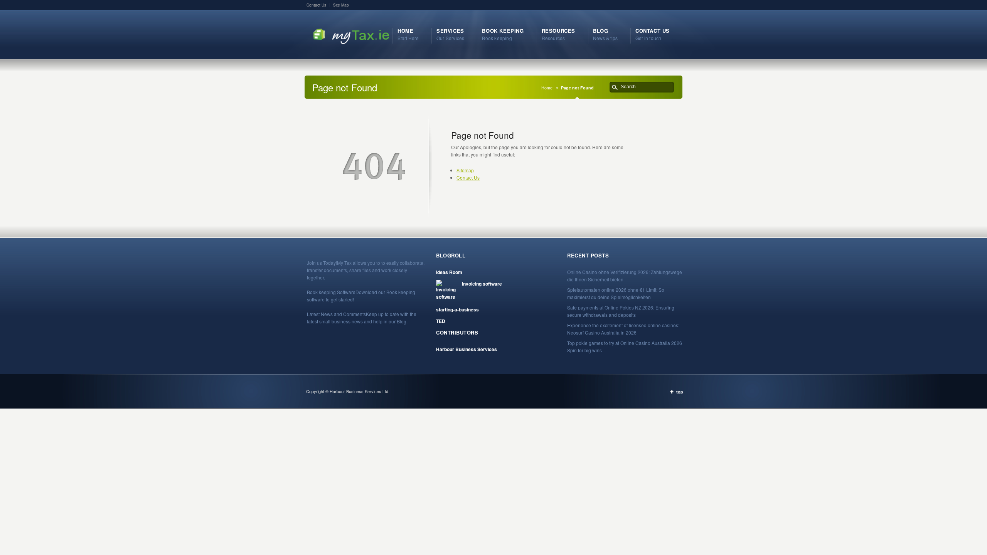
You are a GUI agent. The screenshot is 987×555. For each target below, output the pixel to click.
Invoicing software (482, 283)
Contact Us (316, 5)
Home (546, 88)
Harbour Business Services (466, 349)
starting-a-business (457, 309)
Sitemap (465, 170)
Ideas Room (449, 272)
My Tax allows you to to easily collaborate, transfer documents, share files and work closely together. (365, 270)
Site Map (341, 5)
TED (440, 321)
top (679, 392)
